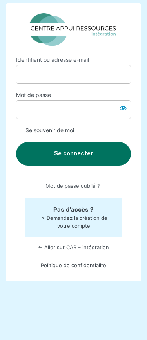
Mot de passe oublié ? (72, 186)
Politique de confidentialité (73, 265)
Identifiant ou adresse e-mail (52, 59)
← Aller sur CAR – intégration (73, 247)
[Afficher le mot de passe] (123, 108)
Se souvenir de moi (49, 130)
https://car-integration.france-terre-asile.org (73, 29)
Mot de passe (33, 95)
